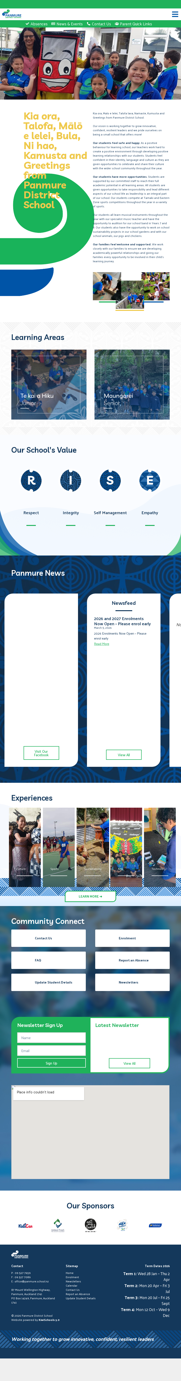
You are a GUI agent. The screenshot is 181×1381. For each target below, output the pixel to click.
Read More (101, 644)
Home (70, 1272)
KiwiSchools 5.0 (49, 1319)
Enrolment (72, 1277)
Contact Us (73, 1289)
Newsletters (73, 1281)
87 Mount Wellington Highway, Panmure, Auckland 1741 (30, 1291)
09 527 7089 (23, 1277)
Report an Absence (78, 1293)
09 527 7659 (23, 1272)
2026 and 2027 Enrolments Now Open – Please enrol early (122, 620)
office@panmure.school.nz (32, 1281)
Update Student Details (81, 1298)
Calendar (71, 1285)
